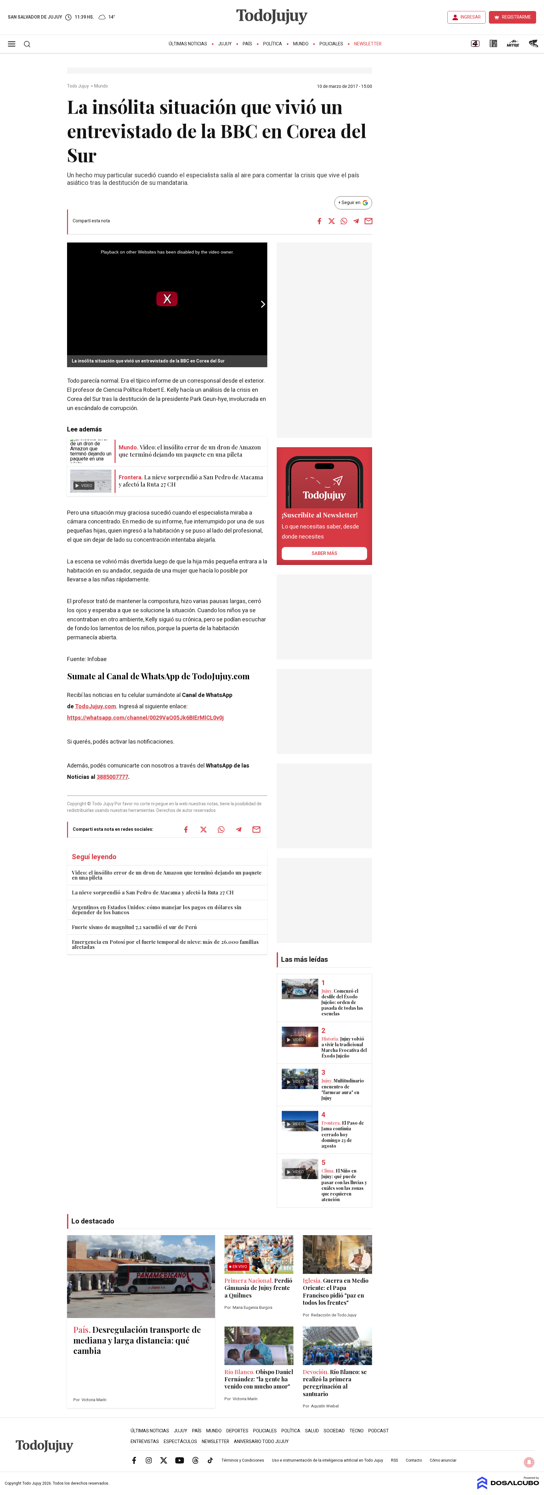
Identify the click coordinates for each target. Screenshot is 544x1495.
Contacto (414, 1460)
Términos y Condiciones (243, 1460)
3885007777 (112, 777)
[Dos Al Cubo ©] (508, 1488)
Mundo (301, 44)
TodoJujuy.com (95, 706)
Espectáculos (180, 1441)
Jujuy (225, 44)
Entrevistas (145, 1441)
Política (272, 44)
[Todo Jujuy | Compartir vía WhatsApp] (344, 221)
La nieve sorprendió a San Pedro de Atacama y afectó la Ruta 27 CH (153, 892)
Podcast (378, 1431)
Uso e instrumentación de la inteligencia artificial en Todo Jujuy (327, 1460)
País (247, 44)
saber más (324, 553)
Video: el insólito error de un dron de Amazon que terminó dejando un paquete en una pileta (167, 875)
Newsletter (368, 44)
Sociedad (334, 1431)
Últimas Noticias (188, 44)
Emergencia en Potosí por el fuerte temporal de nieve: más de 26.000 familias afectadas (165, 944)
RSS (394, 1460)
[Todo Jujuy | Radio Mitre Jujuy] (513, 45)
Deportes (237, 1431)
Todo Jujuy (78, 86)
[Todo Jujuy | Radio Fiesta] (534, 45)
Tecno (356, 1431)
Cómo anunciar (443, 1460)
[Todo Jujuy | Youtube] (179, 1460)
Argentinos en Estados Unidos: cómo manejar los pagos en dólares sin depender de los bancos (156, 910)
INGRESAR (471, 17)
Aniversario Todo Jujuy (261, 1441)
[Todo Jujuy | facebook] (134, 1460)
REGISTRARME (516, 17)
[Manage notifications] (529, 1462)
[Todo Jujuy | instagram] (148, 1460)
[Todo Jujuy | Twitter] (163, 1460)
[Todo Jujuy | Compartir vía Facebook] (319, 221)
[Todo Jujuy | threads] (195, 1460)
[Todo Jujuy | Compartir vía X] (331, 221)
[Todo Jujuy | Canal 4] (475, 45)
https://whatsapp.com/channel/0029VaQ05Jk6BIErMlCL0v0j (145, 718)
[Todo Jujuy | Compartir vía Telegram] (356, 221)
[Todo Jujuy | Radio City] (493, 45)
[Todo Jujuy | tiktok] (210, 1460)
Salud (312, 1431)
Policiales (331, 44)
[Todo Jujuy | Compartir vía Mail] (368, 221)
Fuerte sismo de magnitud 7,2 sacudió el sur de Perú (134, 927)
